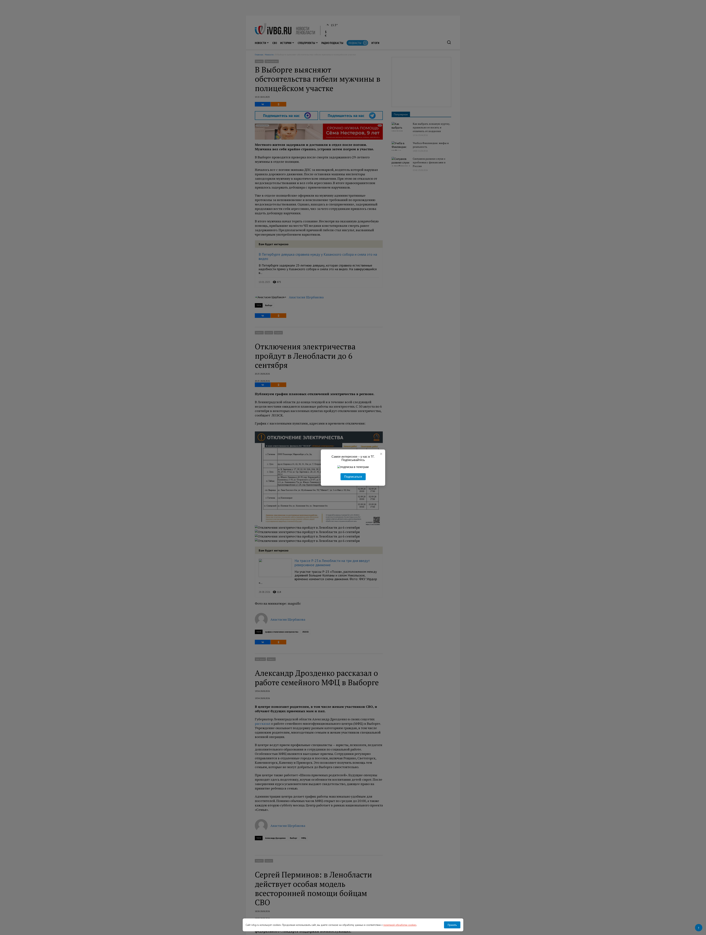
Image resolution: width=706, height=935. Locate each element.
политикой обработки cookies (399, 925)
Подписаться (353, 476)
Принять (452, 925)
